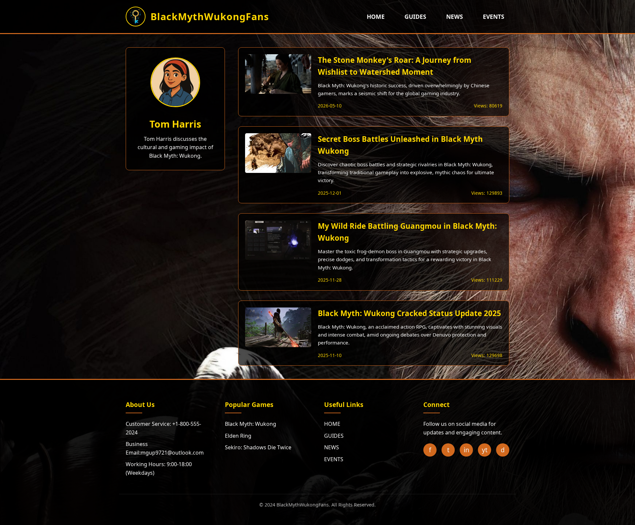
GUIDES (415, 16)
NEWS (454, 16)
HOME (376, 16)
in (466, 449)
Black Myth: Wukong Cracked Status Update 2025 (409, 313)
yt (484, 449)
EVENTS (493, 16)
